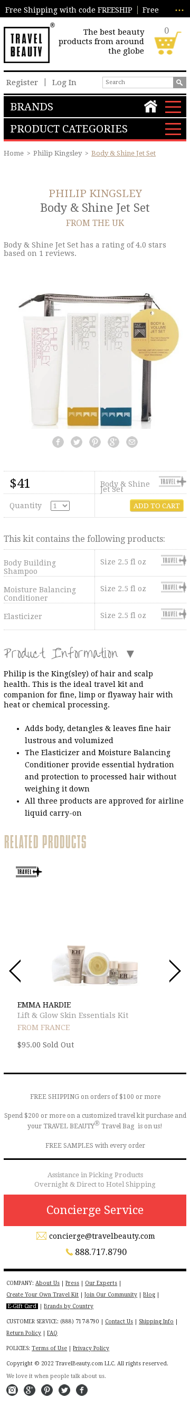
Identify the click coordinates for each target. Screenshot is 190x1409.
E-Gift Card (22, 1306)
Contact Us (119, 1321)
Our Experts (101, 1283)
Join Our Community (110, 1295)
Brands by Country (68, 1306)
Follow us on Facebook (82, 1390)
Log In (64, 82)
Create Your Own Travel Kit (42, 1295)
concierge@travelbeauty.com (102, 1236)
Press (72, 1283)
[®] (26, 44)
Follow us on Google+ (29, 1390)
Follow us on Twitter (64, 1390)
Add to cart (157, 506)
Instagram (12, 1390)
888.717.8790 (101, 1252)
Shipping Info (156, 1321)
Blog (149, 1295)
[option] (95, 960)
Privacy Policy (91, 1348)
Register (22, 82)
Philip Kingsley (57, 153)
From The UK (95, 223)
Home (14, 153)
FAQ (52, 1333)
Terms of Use (49, 1348)
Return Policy (23, 1333)
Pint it (47, 1390)
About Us (47, 1283)
